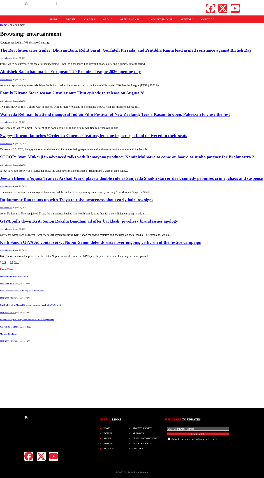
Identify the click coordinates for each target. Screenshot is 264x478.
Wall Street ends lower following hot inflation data (22, 291)
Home (53, 19)
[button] (131, 19)
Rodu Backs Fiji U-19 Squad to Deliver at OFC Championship (27, 319)
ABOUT (107, 19)
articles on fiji (130, 19)
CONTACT (207, 19)
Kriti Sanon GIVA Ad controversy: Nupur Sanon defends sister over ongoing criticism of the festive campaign (100, 242)
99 (11, 262)
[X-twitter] (222, 8)
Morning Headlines (8, 334)
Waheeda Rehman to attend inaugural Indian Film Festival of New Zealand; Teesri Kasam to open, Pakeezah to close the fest (115, 114)
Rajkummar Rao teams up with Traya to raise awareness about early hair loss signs (76, 199)
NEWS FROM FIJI (8, 327)
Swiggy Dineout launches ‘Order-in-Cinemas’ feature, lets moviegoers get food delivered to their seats (93, 135)
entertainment (6, 58)
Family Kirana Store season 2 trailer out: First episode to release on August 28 (72, 93)
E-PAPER (71, 19)
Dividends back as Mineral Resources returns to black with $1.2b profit (31, 305)
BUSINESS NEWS (8, 284)
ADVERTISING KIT (161, 19)
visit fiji (89, 19)
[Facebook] (210, 8)
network (186, 19)
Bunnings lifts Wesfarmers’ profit (14, 276)
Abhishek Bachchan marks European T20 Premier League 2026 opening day (70, 71)
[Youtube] (235, 8)
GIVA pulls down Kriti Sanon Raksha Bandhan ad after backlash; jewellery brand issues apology (89, 221)
